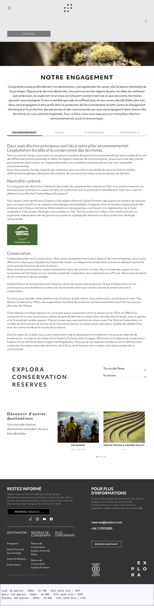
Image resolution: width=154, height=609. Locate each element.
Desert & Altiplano (16, 558)
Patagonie (12, 543)
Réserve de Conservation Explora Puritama (40, 564)
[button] (97, 456)
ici (140, 508)
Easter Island (13, 564)
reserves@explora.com (106, 522)
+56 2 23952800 (101, 528)
